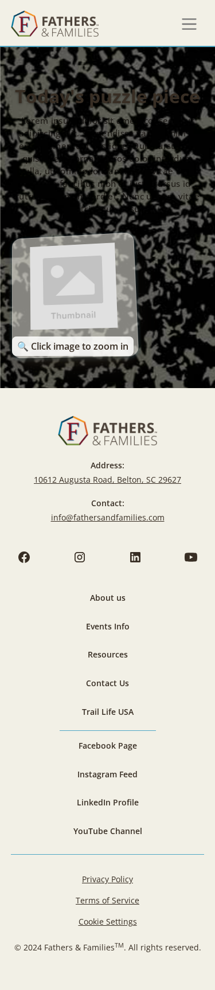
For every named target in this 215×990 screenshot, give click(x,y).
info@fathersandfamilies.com (108, 517)
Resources (108, 654)
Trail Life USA (108, 711)
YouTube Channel (107, 830)
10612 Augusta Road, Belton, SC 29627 (107, 479)
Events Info (108, 626)
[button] (189, 24)
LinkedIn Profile (108, 802)
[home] (55, 24)
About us (108, 597)
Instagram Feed (107, 774)
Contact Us (107, 683)
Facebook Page (108, 745)
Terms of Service (107, 900)
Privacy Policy (107, 879)
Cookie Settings (108, 921)
